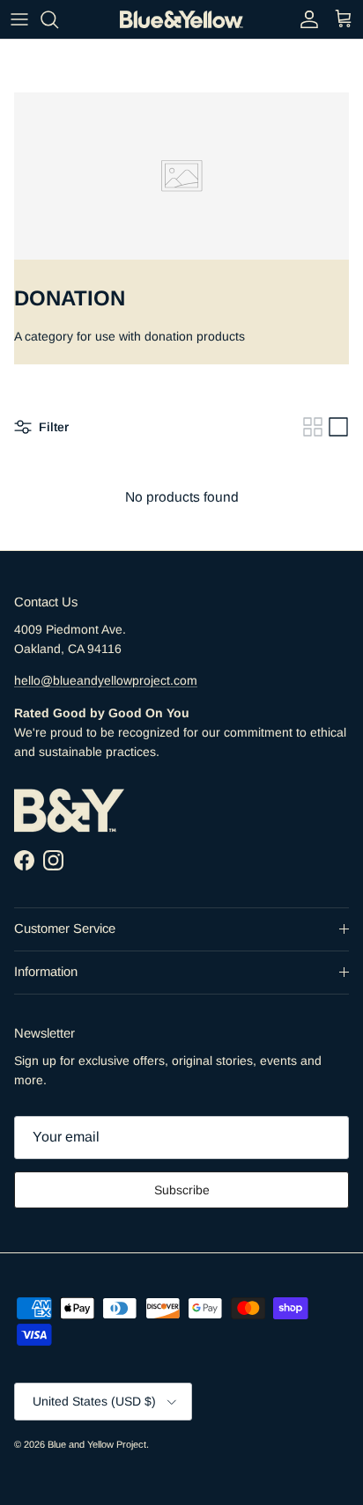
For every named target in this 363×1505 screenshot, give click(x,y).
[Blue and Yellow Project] (181, 19)
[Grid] (312, 426)
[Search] (58, 19)
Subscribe (182, 1190)
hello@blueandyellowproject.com (105, 680)
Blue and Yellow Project (97, 1444)
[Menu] (19, 19)
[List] (338, 426)
